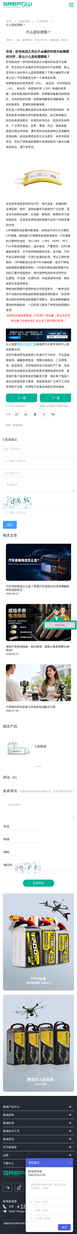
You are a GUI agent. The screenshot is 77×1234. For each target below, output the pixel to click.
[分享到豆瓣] (44, 414)
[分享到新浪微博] (16, 414)
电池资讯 (24, 21)
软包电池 (18, 425)
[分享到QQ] (34, 414)
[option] (38, 746)
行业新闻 (42, 21)
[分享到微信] (53, 414)
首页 (8, 21)
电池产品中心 (11, 1106)
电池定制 (8, 1114)
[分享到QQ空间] (25, 414)
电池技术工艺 (11, 1131)
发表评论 (38, 883)
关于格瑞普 (10, 1147)
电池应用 (8, 1122)
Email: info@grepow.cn (21, 1211)
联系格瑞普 (10, 1201)
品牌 (5, 1155)
